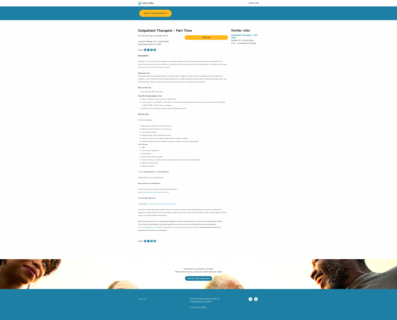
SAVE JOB (206, 38)
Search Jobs (253, 3)
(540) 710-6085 (199, 307)
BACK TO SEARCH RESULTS (155, 13)
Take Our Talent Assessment (198, 278)
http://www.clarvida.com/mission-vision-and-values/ (161, 204)
